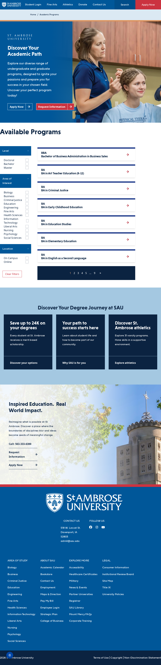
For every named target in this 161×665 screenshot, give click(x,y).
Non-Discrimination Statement (142, 657)
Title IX (106, 587)
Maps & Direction (50, 594)
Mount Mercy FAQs (80, 614)
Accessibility (76, 567)
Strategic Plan (49, 614)
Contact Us (99, 4)
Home (33, 15)
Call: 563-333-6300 (20, 444)
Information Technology (21, 614)
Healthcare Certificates (83, 574)
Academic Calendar (52, 567)
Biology (12, 567)
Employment (48, 587)
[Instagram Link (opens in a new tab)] (96, 528)
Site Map (107, 581)
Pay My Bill (47, 601)
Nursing (12, 627)
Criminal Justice (17, 581)
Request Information (17, 454)
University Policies (113, 594)
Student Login (33, 4)
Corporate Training (80, 621)
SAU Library (76, 607)
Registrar (74, 601)
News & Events (78, 587)
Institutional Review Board (118, 574)
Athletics (68, 4)
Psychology (14, 634)
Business (13, 574)
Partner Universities (81, 594)
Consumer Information (115, 567)
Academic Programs (49, 15)
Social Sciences (17, 641)
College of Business (52, 621)
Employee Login (50, 607)
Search (125, 4)
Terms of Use (101, 657)
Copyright (116, 657)
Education (14, 587)
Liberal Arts (15, 621)
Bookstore (46, 574)
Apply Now (148, 4)
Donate (82, 4)
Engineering (15, 594)
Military (73, 581)
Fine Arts (52, 4)
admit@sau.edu (70, 541)
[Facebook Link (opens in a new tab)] (91, 528)
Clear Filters (12, 274)
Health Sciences (17, 607)
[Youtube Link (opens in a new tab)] (103, 528)
